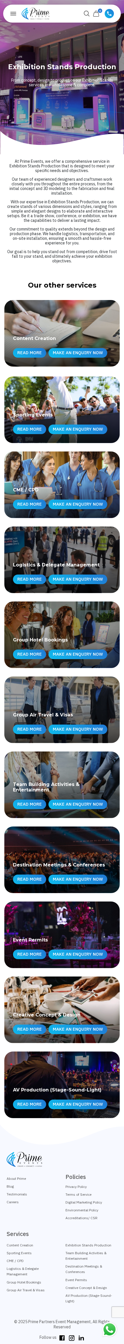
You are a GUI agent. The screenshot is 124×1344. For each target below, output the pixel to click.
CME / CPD (15, 1261)
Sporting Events (19, 1253)
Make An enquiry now (78, 352)
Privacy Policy (76, 1186)
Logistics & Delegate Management (23, 1271)
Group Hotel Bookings (24, 1282)
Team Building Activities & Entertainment (85, 1256)
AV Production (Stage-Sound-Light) (88, 1298)
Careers (13, 1202)
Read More (29, 352)
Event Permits (76, 1280)
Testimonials (17, 1194)
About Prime (16, 1178)
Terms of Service (78, 1194)
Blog (10, 1186)
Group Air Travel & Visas (26, 1290)
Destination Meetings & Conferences (83, 1269)
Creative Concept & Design (86, 1288)
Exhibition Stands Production (88, 1245)
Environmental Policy (81, 1210)
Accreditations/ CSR (81, 1218)
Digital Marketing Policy (83, 1202)
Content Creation (20, 1245)
